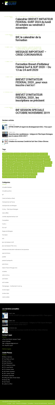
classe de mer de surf (44, 156)
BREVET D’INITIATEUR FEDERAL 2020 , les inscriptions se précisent (30, 97)
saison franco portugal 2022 (10, 173)
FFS (31, 162)
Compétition (37, 48)
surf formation (31, 176)
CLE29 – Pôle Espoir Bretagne (10, 209)
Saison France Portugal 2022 (9, 267)
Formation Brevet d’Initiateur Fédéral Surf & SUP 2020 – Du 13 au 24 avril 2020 (33, 67)
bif (16, 16)
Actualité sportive (35, 47)
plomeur (29, 168)
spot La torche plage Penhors (10, 176)
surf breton (5, 278)
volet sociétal (5, 297)
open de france (6, 253)
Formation (33, 16)
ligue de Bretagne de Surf (29, 165)
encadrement (18, 162)
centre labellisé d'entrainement (17, 156)
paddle (4, 256)
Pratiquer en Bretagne (21, 403)
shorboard (26, 173)
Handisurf (10, 165)
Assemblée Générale (7, 153)
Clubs (4, 159)
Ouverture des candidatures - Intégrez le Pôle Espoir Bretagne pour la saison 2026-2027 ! (31, 135)
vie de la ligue (5, 289)
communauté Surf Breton (36, 159)
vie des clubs (5, 293)
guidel (4, 165)
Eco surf (4, 227)
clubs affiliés (23, 16)
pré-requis (41, 168)
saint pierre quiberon (38, 171)
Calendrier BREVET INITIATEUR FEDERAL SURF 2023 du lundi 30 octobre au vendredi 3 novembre (34, 23)
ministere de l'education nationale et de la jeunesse (15, 249)
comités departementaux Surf (10, 216)
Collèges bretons (11, 159)
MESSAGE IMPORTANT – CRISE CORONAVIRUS (31, 53)
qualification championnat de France (23, 171)
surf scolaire (5, 282)
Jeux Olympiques (18, 165)
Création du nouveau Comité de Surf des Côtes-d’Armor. (29, 141)
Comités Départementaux (23, 159)
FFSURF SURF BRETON (38, 162)
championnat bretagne (31, 156)
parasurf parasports (7, 260)
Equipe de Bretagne (23, 49)
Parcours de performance (41, 403)
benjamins (23, 153)
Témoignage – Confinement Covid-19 (12, 286)
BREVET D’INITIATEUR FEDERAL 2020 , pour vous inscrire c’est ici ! (31, 82)
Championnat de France (24, 48)
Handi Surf (50, 403)
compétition (47, 159)
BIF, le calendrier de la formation (28, 39)
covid (4, 162)
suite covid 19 (5, 275)
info (39, 16)
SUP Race (20, 176)
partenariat (14, 168)
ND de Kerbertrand (46, 165)
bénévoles (5, 156)
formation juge (48, 162)
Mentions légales (6, 349)
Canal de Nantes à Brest (8, 198)
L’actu (13, 403)
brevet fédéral (43, 153)
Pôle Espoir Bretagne (8, 171)
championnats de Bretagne (9, 205)
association (16, 153)
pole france (5, 264)
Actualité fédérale (22, 34)
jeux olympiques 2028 (8, 242)
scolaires (20, 173)
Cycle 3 (4, 224)
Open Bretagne (6, 168)
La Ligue (9, 403)
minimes (39, 165)
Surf (25, 176)
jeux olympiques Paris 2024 (9, 246)
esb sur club (26, 162)
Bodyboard (29, 153)
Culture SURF (10, 162)
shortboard (34, 173)
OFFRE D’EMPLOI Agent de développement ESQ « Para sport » (30, 128)
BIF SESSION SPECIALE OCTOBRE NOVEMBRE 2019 (33, 111)
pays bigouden (21, 168)
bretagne (36, 153)
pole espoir (34, 168)
